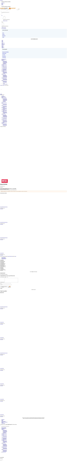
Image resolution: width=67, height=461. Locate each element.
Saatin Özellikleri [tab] (3, 257)
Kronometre (4, 63)
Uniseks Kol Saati (5, 62)
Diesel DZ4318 (2, 322)
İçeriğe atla (1, 0)
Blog (2, 3)
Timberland (3, 122)
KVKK (2, 422)
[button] (1, 94)
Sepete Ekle (1, 224)
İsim (1, 283)
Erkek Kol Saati (5, 61)
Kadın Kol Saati (5, 67)
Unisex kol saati (5, 82)
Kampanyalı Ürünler (4, 97)
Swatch (3, 34)
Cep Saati (3, 54)
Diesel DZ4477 (2, 337)
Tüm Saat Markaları (4, 28)
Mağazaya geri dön (4, 27)
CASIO (2, 60)
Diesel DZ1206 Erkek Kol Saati (3, 237)
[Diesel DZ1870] (3, 89)
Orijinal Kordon (3, 96)
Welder (2, 80)
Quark (2, 443)
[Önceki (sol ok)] (0, 460)
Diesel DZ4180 (2, 368)
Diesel (3, 85)
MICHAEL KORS (4, 69)
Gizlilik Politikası (3, 421)
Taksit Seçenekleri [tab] (4, 258)
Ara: (2, 12)
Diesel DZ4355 (2, 414)
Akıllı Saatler (4, 53)
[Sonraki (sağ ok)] (1, 460)
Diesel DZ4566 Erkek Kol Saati (3, 222)
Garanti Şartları (3, 423)
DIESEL (3, 64)
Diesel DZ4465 (2, 399)
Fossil (2, 103)
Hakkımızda (3, 419)
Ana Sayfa (1, 85)
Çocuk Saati (4, 57)
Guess (2, 105)
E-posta (1, 284)
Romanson (3, 35)
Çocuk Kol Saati (5, 77)
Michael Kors (3, 107)
